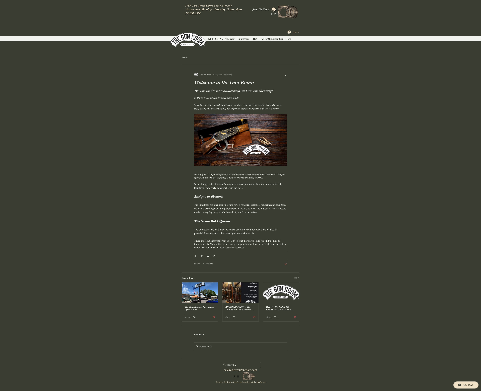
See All (296, 278)
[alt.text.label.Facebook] (271, 14)
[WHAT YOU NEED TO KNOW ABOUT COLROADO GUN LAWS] (281, 292)
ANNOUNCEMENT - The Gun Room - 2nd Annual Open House (238, 308)
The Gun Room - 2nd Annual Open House (199, 308)
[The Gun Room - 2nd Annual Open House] (200, 292)
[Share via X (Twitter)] (201, 256)
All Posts (185, 57)
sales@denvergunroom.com (240, 369)
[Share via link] (214, 256)
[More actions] (285, 74)
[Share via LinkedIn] (207, 256)
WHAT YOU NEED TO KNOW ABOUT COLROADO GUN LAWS (280, 308)
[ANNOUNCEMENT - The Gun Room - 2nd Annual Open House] (240, 292)
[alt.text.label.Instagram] (275, 14)
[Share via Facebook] (195, 256)
